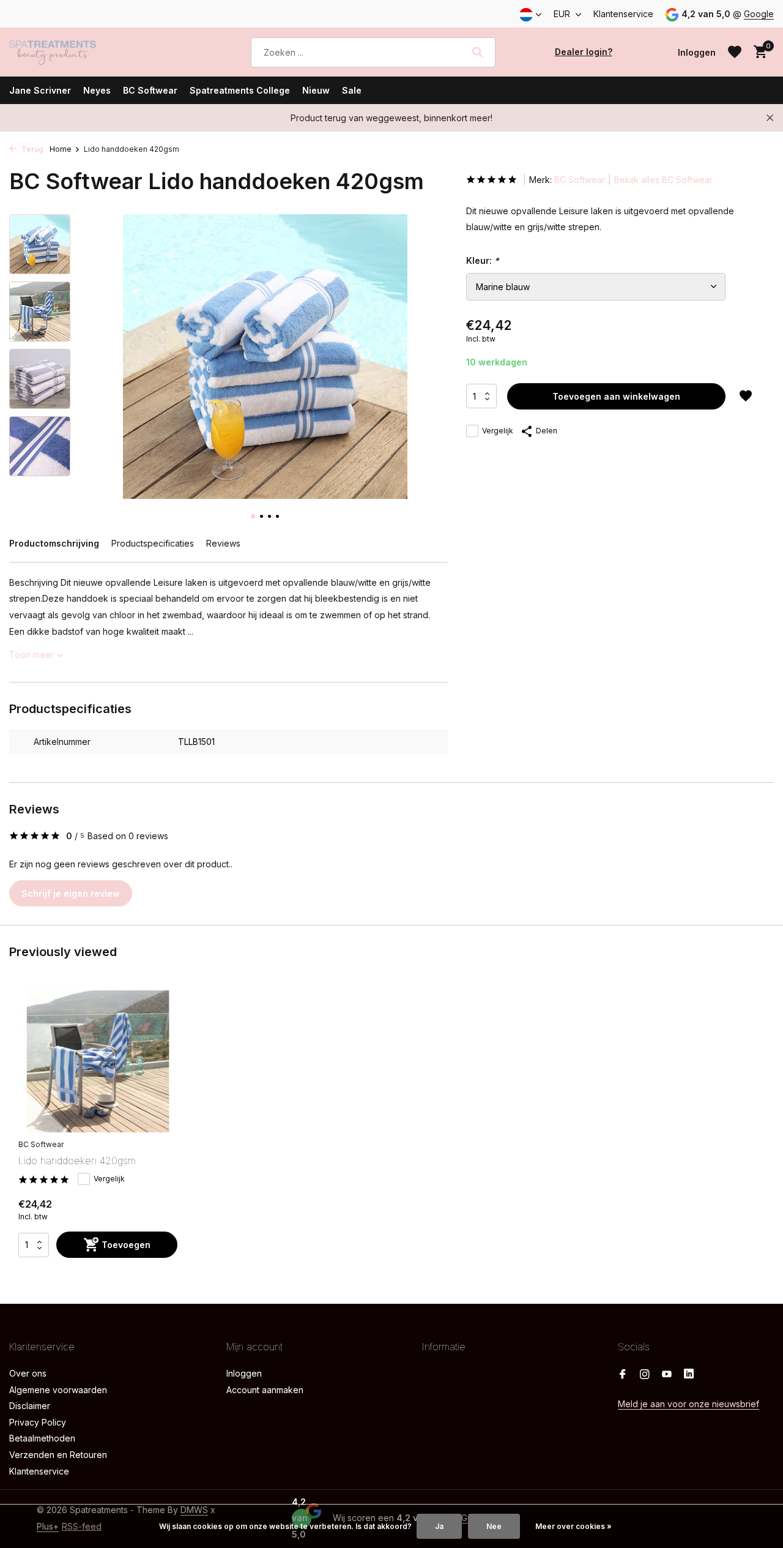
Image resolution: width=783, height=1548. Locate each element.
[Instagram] (645, 1375)
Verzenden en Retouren (58, 1454)
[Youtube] (667, 1375)
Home (61, 149)
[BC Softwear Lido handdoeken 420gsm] (97, 1061)
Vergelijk (497, 430)
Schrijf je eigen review (70, 893)
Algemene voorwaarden (58, 1390)
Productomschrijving (54, 543)
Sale (352, 90)
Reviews (223, 543)
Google (759, 14)
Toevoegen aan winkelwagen (616, 396)
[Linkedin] (689, 1375)
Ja (439, 1526)
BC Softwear (150, 90)
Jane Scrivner (40, 90)
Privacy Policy (37, 1422)
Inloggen (244, 1373)
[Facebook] (623, 1375)
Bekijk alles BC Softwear (663, 179)
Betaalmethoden (42, 1438)
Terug (31, 149)
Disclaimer (29, 1405)
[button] (253, 516)
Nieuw (316, 90)
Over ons (27, 1373)
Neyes (97, 90)
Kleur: (482, 260)
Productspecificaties (152, 543)
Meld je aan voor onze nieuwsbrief (688, 1404)
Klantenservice (623, 14)
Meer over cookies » (573, 1526)
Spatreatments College (240, 90)
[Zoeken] (477, 52)
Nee (494, 1526)
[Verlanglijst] (734, 52)
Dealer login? (583, 52)
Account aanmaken (264, 1390)
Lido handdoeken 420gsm (77, 1160)
